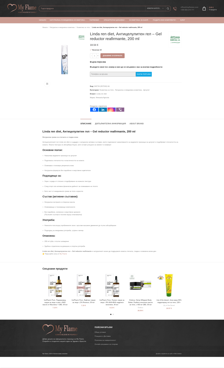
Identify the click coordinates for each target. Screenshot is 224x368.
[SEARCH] (168, 8)
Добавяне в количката (112, 56)
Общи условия (100, 332)
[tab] (85, 122)
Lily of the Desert (169, 305)
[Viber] (120, 110)
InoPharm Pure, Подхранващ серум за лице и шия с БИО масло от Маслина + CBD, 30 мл (55, 302)
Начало (45, 27)
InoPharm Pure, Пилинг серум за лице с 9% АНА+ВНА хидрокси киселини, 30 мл (112, 302)
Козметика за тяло (83, 27)
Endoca (140, 307)
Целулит (146, 90)
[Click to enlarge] (47, 84)
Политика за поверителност (105, 340)
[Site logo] (22, 8)
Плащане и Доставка (103, 336)
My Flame (63, 254)
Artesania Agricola (102, 97)
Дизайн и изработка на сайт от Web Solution (169, 353)
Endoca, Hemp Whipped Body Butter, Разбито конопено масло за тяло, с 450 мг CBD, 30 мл (140, 302)
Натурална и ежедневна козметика (62, 27)
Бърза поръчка (144, 74)
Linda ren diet (101, 94)
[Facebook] (94, 110)
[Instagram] (111, 110)
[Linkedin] (103, 110)
